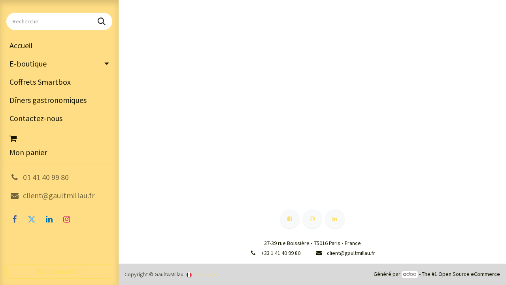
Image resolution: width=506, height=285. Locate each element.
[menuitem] (59, 45)
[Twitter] (32, 219)
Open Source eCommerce (469, 273)
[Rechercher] (102, 21)
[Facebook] (14, 219)
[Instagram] (66, 219)
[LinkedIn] (49, 219)
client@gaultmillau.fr (351, 252)
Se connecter (59, 271)
